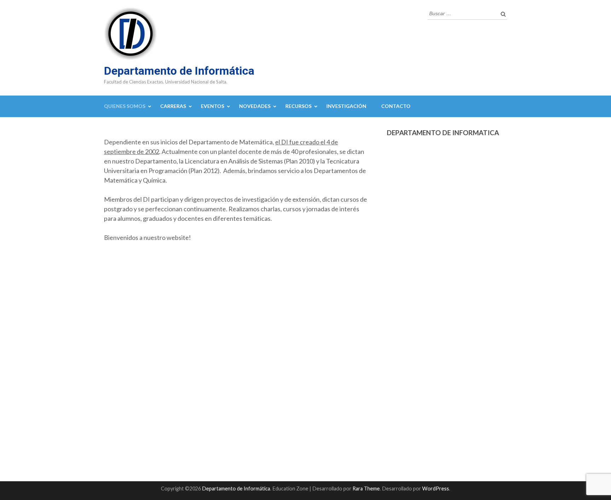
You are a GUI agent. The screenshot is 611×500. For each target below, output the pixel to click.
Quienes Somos (124, 106)
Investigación (346, 106)
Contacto (396, 106)
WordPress (435, 488)
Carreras (173, 106)
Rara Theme (366, 488)
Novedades (254, 106)
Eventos (212, 106)
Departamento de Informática (179, 70)
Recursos (298, 106)
